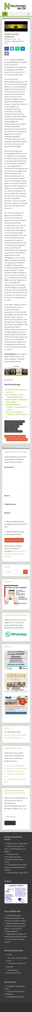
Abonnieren (10, 823)
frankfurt (19, 424)
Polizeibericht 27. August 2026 (17, 844)
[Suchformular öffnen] (29, 14)
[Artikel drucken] (3, 447)
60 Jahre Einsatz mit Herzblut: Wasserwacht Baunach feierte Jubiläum (15, 867)
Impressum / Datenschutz (17, 963)
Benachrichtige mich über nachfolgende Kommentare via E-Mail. (15, 524)
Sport (6, 43)
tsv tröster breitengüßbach (13, 431)
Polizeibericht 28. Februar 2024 (16, 440)
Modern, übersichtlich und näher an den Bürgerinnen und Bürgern (15, 849)
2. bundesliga (9, 421)
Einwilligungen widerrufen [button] (15, 997)
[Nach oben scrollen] (29, 1009)
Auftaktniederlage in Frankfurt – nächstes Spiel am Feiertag (16, 407)
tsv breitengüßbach (11, 429)
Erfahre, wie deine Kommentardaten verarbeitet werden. (14, 554)
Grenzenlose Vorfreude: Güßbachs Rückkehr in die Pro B (17, 414)
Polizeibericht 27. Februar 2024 (15, 436)
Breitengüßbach (19, 41)
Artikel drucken (9, 447)
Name (7, 496)
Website (7, 513)
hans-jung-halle (9, 426)
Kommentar (9, 467)
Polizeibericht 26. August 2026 (17, 873)
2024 (15, 421)
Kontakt (9, 955)
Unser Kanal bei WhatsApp (16, 766)
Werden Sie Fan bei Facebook (17, 769)
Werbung (10, 967)
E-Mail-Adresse (10, 504)
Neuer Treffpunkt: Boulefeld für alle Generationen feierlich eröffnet (15, 918)
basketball (21, 421)
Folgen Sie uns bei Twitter (15, 771)
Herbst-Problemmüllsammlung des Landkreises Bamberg (15, 736)
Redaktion (7, 41)
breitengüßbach (10, 424)
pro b (17, 426)
